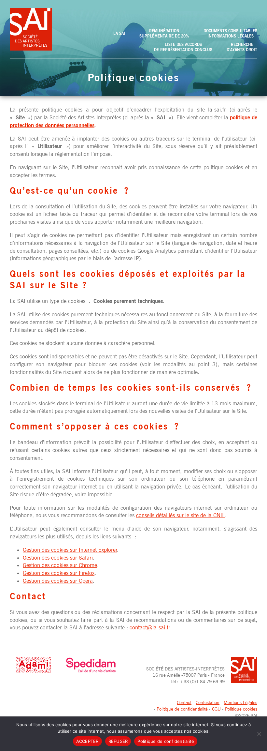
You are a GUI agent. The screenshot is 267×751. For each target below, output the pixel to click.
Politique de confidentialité (182, 709)
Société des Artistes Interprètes (31, 29)
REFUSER (118, 741)
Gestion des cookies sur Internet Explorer (70, 550)
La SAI (119, 33)
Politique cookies (241, 709)
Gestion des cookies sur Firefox (58, 573)
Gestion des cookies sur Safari (58, 557)
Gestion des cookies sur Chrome (60, 565)
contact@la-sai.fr (150, 627)
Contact (184, 702)
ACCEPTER (87, 741)
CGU (216, 709)
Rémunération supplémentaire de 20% (164, 33)
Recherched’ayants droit (242, 47)
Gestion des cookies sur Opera (58, 581)
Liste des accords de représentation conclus (183, 47)
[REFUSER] (259, 733)
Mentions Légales (240, 702)
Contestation (207, 702)
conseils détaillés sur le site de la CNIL (180, 515)
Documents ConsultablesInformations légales (230, 33)
